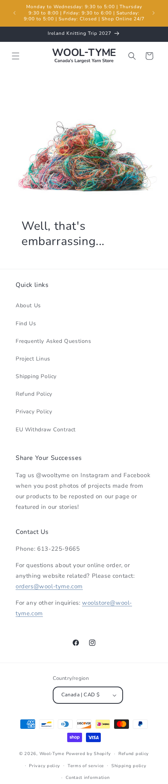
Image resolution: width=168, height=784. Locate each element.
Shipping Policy (36, 376)
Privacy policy (44, 766)
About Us (28, 305)
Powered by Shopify (88, 754)
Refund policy (133, 754)
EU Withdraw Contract (46, 429)
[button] (15, 56)
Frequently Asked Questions (53, 341)
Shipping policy (129, 766)
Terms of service (86, 766)
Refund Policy (34, 394)
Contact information (87, 777)
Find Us (26, 323)
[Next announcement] (153, 13)
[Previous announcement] (14, 13)
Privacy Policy (34, 411)
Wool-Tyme (51, 754)
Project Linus (33, 358)
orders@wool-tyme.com (49, 586)
